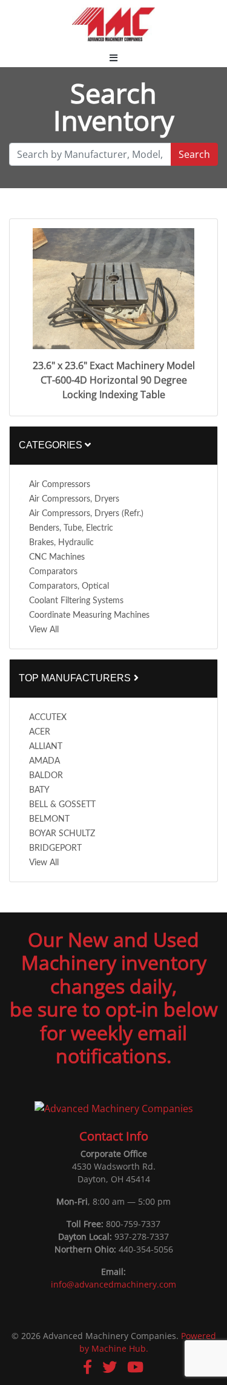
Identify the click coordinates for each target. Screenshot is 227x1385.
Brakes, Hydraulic (61, 543)
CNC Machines (57, 557)
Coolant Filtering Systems (76, 601)
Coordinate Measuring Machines (89, 615)
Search (194, 154)
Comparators (53, 572)
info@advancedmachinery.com (113, 1284)
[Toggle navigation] (113, 57)
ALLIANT (45, 746)
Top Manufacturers (76, 678)
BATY (39, 790)
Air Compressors (59, 484)
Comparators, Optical (69, 586)
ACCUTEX (48, 717)
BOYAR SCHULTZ (62, 834)
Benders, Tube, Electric (71, 528)
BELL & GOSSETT (62, 805)
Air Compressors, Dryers (74, 499)
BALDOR (46, 775)
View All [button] (44, 630)
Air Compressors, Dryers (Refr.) (86, 513)
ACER (39, 732)
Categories (52, 445)
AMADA (44, 761)
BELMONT (49, 819)
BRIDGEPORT (55, 848)
